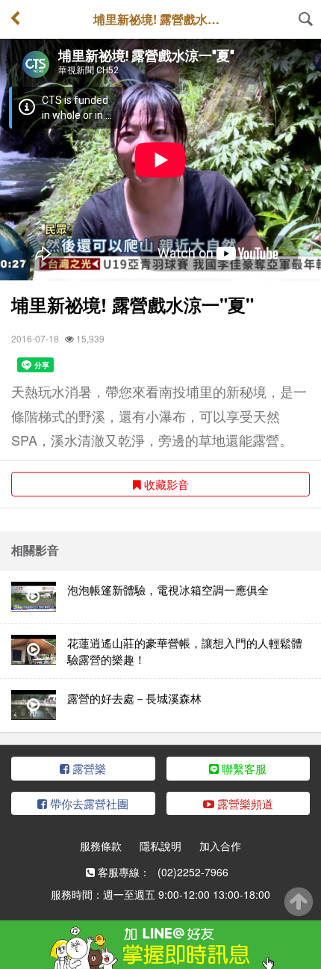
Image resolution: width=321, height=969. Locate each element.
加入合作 (220, 845)
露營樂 (87, 768)
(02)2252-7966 (193, 871)
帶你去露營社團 (87, 803)
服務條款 (101, 845)
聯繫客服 (243, 768)
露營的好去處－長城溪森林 (134, 698)
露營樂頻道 (243, 803)
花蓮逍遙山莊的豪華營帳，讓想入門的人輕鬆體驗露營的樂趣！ (184, 650)
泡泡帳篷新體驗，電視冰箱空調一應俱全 (168, 589)
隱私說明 (160, 845)
